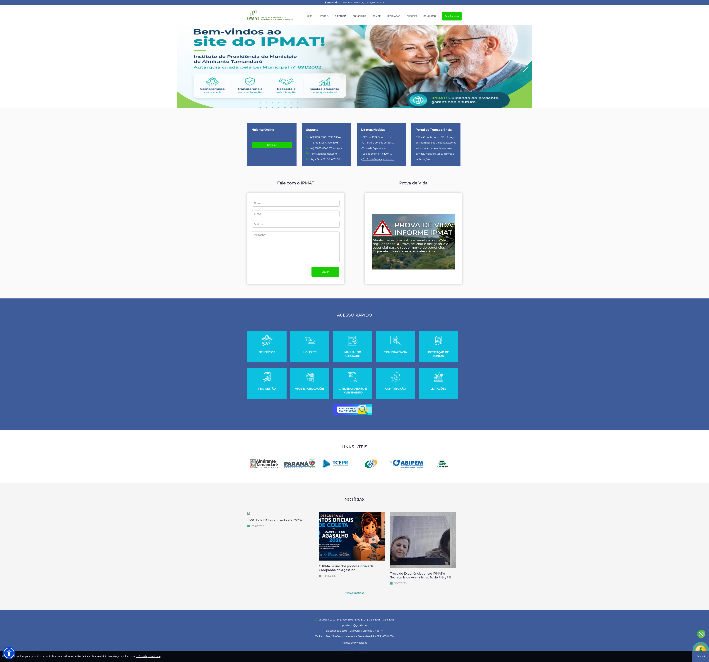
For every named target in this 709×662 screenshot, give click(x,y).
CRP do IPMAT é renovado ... (378, 137)
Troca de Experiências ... (375, 148)
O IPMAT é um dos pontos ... (378, 142)
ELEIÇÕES (412, 16)
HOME (309, 16)
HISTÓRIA (323, 16)
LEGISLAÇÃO (393, 16)
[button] (9, 653)
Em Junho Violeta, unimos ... (378, 159)
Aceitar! (701, 656)
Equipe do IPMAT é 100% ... (377, 153)
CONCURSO (429, 16)
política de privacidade (148, 656)
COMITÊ (376, 16)
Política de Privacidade (354, 642)
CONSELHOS (359, 16)
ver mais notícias (354, 593)
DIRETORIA (340, 16)
